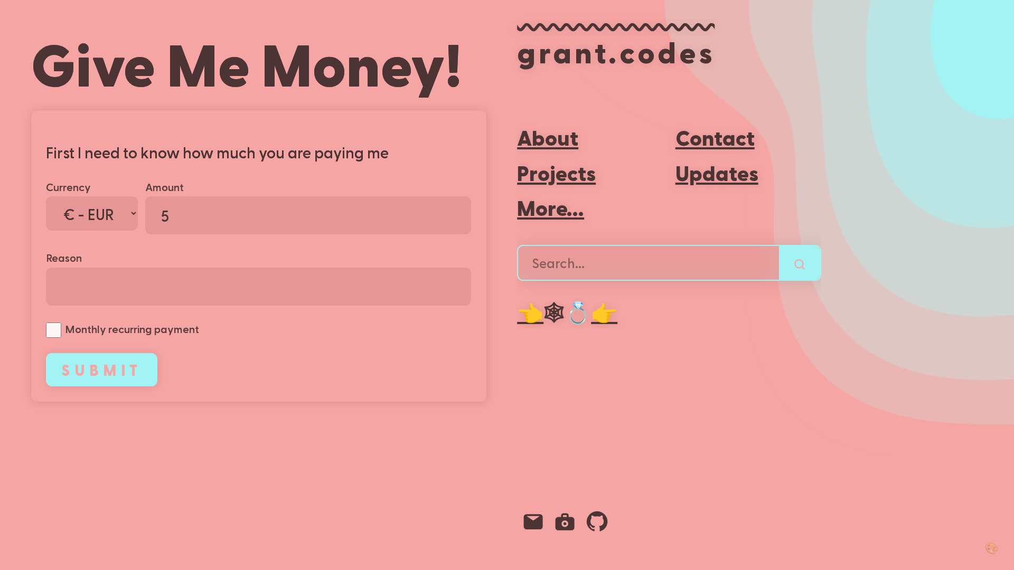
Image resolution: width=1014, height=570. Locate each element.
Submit (101, 369)
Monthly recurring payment (132, 328)
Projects (556, 172)
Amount (164, 186)
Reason (64, 257)
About (547, 137)
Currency (68, 186)
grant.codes (616, 51)
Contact (715, 137)
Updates (716, 172)
